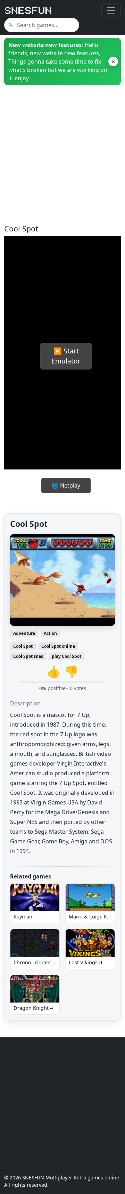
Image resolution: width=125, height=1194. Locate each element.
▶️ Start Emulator (66, 356)
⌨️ (102, 437)
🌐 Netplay (66, 485)
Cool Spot (23, 646)
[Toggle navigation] (111, 10)
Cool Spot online (58, 646)
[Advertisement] (62, 161)
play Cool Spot (66, 656)
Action (50, 633)
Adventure (24, 633)
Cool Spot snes (28, 656)
